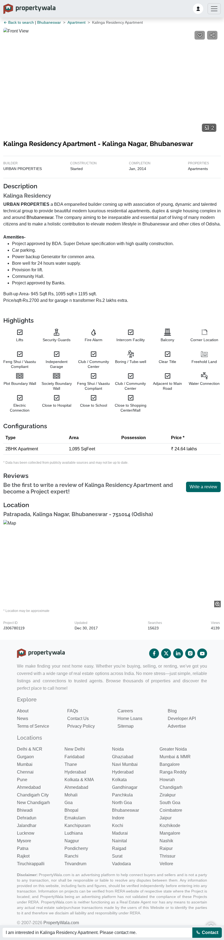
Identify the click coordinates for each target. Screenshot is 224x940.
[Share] (212, 35)
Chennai (25, 772)
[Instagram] (190, 653)
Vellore (166, 863)
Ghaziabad (122, 756)
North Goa (122, 802)
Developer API (182, 718)
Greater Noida (173, 749)
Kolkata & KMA (79, 779)
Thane (70, 764)
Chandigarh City (33, 795)
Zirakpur (168, 795)
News (22, 718)
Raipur (166, 848)
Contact (209, 932)
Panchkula (122, 795)
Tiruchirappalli (31, 863)
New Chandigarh (33, 802)
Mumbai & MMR (175, 756)
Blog (172, 711)
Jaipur (166, 818)
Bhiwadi (25, 810)
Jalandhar (26, 825)
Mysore (24, 840)
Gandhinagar (124, 787)
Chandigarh (171, 787)
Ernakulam (75, 818)
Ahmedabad (29, 787)
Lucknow (25, 833)
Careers (125, 711)
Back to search (20, 22)
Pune (22, 779)
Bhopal (71, 810)
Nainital (119, 840)
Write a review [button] (203, 486)
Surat (117, 856)
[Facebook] (154, 653)
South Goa (170, 802)
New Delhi (74, 749)
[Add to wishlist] (199, 35)
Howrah (167, 779)
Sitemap (125, 726)
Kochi (117, 825)
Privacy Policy (81, 726)
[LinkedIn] (178, 653)
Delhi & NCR (29, 749)
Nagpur (71, 840)
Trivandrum (75, 863)
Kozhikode (170, 825)
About (22, 711)
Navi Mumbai (125, 764)
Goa (68, 802)
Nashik (166, 840)
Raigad (119, 848)
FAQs (72, 711)
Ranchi (71, 856)
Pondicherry (76, 848)
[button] (198, 9)
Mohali (71, 795)
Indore (118, 818)
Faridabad (74, 756)
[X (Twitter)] (166, 653)
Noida (118, 749)
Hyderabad (75, 772)
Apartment (76, 22)
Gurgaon (25, 756)
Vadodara (121, 863)
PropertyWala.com (61, 922)
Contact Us (78, 718)
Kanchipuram (77, 825)
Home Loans (129, 718)
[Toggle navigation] (214, 8)
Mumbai (25, 764)
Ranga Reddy (173, 772)
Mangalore (170, 833)
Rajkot (23, 856)
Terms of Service (33, 726)
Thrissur (167, 856)
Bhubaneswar (49, 22)
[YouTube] (202, 653)
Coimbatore (171, 810)
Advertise (177, 726)
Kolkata (119, 779)
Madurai (120, 833)
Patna (22, 848)
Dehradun (26, 818)
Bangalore (170, 764)
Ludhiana (73, 833)
